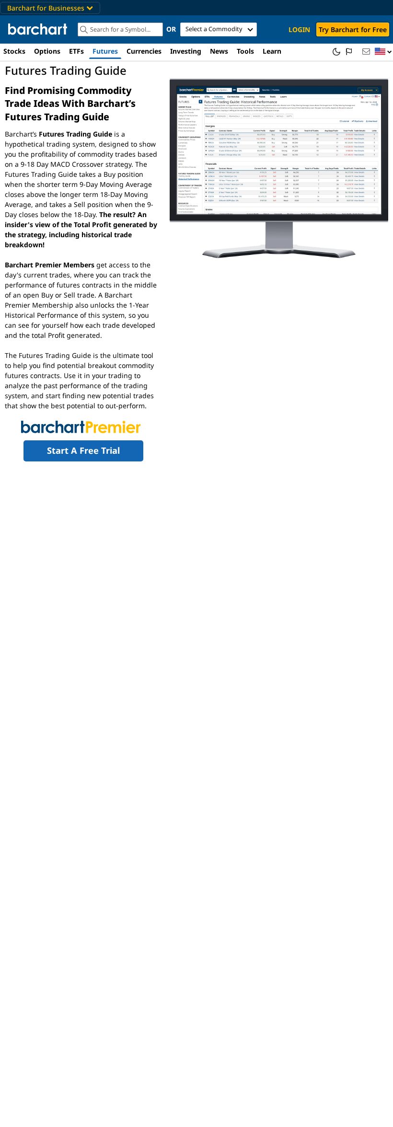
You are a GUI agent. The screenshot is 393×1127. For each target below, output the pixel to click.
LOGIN (299, 29)
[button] (383, 52)
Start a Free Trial (83, 450)
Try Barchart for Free (353, 29)
